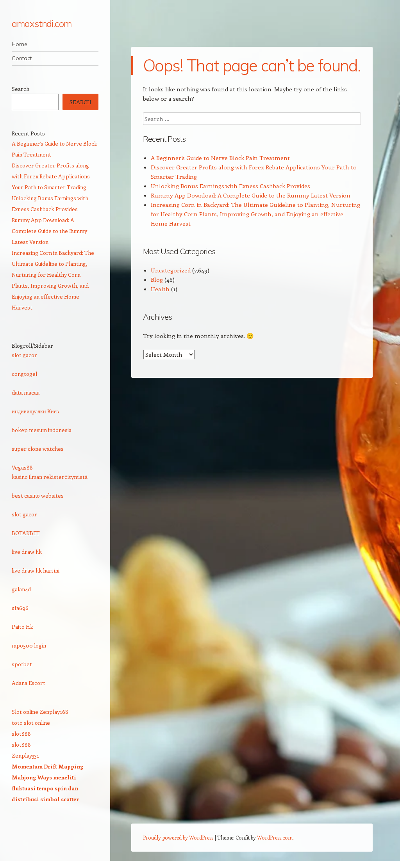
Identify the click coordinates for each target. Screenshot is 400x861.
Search (20, 89)
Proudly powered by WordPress (178, 837)
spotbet (22, 664)
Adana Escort (28, 683)
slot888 (21, 733)
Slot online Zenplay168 (40, 711)
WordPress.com (275, 837)
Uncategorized (171, 270)
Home (19, 44)
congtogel (24, 373)
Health (160, 289)
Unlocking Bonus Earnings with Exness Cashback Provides (230, 186)
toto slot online (31, 722)
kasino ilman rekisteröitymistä (50, 476)
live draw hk (27, 551)
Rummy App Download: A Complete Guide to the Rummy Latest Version (250, 195)
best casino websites (38, 495)
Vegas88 (22, 467)
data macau (25, 392)
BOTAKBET (26, 533)
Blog (157, 279)
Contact (22, 58)
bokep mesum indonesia (41, 430)
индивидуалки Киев (35, 411)
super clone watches (38, 448)
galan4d (21, 589)
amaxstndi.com (41, 23)
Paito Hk (22, 626)
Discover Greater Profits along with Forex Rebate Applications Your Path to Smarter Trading (51, 176)
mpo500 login (29, 645)
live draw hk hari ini (35, 570)
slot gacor (24, 355)
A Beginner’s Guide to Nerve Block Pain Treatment (220, 158)
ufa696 (20, 608)
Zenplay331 (25, 755)
